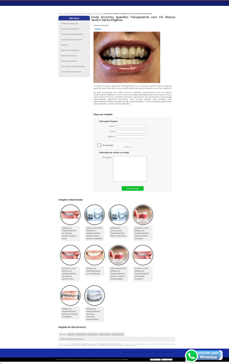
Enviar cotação (133, 188)
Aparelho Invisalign (69, 23)
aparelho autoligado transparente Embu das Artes (118, 232)
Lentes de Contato (69, 61)
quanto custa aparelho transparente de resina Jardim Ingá (69, 273)
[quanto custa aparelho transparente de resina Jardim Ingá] (70, 255)
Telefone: (111, 137)
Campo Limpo (81, 334)
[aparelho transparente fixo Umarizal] (94, 255)
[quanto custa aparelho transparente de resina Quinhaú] (143, 255)
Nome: (112, 126)
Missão (141, 352)
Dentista (64, 45)
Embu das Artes (104, 334)
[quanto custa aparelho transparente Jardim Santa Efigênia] (143, 214)
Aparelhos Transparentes (72, 34)
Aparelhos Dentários (70, 29)
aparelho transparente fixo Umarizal (93, 271)
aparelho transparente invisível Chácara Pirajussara (93, 314)
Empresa (133, 352)
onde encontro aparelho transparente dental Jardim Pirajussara (118, 273)
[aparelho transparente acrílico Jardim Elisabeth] (70, 295)
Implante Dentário (69, 56)
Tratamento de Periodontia (73, 66)
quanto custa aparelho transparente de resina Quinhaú (141, 273)
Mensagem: (107, 157)
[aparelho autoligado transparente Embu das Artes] (118, 214)
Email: (113, 131)
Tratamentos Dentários (71, 72)
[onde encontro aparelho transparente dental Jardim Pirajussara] (118, 255)
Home (125, 352)
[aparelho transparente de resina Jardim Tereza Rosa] (70, 214)
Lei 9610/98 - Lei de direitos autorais (125, 345)
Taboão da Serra (118, 334)
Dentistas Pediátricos (70, 50)
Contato (157, 352)
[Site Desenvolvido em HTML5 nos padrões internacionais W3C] (155, 360)
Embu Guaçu (92, 334)
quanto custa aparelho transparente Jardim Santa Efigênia (141, 233)
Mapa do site (167, 352)
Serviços (74, 18)
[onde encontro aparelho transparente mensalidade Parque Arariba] (94, 214)
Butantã (71, 334)
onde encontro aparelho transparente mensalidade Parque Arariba (94, 233)
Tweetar (98, 29)
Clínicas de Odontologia (71, 40)
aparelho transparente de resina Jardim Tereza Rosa (69, 233)
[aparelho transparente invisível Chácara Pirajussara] (94, 295)
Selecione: (62, 334)
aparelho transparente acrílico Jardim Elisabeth (70, 313)
